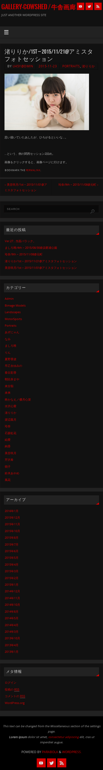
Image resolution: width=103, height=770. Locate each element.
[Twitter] (89, 6)
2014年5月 (11, 618)
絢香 (8, 446)
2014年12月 (12, 591)
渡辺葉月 (10, 419)
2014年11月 (12, 598)
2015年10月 (12, 531)
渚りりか (88, 66)
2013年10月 (12, 638)
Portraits (71, 66)
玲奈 (8, 426)
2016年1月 (11, 511)
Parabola (50, 752)
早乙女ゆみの (13, 366)
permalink (33, 170)
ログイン (10, 682)
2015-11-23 (48, 66)
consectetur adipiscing (63, 737)
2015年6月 (11, 551)
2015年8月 (11, 537)
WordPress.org (15, 703)
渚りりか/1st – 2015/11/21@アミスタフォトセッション (41, 261)
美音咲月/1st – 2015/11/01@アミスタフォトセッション (25, 187)
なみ (8, 339)
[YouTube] (80, 6)
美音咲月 (10, 453)
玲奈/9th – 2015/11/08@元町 (78, 184)
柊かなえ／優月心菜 (18, 399)
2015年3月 (11, 571)
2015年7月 (11, 544)
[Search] (92, 211)
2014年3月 (11, 631)
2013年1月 (11, 652)
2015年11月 (12, 524)
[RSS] (98, 6)
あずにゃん (12, 332)
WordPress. (72, 752)
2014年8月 (11, 611)
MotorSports (13, 319)
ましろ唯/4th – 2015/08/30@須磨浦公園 (31, 248)
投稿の (12, 689)
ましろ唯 (10, 346)
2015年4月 (11, 564)
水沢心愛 (10, 406)
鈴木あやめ (12, 473)
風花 (8, 480)
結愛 (8, 440)
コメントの (15, 696)
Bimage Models (15, 305)
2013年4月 (11, 645)
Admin (9, 299)
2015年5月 (11, 558)
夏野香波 (10, 359)
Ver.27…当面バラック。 (20, 241)
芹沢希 (9, 460)
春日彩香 (10, 372)
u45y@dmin (23, 66)
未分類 (9, 386)
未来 (8, 393)
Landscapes (13, 312)
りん (8, 352)
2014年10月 (12, 605)
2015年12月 (12, 517)
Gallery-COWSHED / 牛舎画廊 (38, 7)
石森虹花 (10, 433)
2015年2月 (11, 578)
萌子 (8, 466)
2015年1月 (11, 584)
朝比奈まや (12, 379)
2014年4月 (11, 625)
